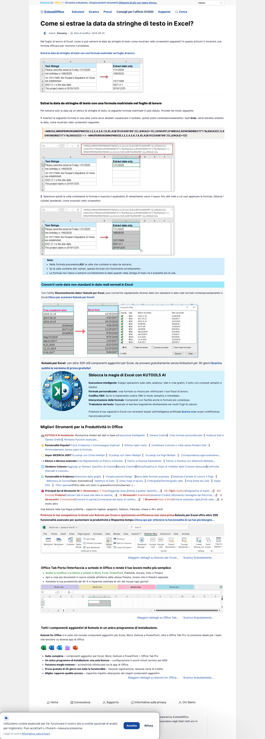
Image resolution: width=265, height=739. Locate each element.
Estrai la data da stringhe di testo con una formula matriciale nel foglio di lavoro (87, 53)
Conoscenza (82, 702)
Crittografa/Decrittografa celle (165, 480)
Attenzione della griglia (87, 476)
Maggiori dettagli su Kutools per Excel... (153, 557)
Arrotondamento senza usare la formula (68, 449)
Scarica (94, 11)
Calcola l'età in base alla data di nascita (89, 495)
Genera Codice (158, 435)
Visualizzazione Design (119, 476)
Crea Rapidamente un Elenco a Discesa (100, 460)
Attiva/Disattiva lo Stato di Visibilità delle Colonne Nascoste (171, 466)
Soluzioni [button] (78, 11)
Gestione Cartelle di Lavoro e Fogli (193, 476)
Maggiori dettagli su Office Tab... (158, 617)
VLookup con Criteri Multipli (88, 455)
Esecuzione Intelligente (131, 435)
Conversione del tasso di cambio (116, 499)
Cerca (183, 11)
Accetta (132, 725)
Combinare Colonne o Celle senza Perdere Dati (179, 445)
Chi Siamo (189, 702)
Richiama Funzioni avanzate (80, 439)
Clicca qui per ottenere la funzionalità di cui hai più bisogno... (174, 519)
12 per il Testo (94, 490)
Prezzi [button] (108, 11)
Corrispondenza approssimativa (199, 455)
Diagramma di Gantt (197, 490)
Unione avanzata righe (187, 499)
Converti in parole (85, 499)
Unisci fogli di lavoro (131, 480)
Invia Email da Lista (198, 480)
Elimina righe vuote (136, 445)
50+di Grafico (174, 490)
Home (54, 702)
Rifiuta (148, 725)
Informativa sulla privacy (150, 702)
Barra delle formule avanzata (152, 476)
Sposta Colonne (126, 466)
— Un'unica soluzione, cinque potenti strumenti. (99, 2)
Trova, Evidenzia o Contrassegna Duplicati (95, 445)
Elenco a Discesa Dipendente (144, 460)
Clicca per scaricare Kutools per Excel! (71, 297)
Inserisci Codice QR (163, 495)
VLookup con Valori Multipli (125, 455)
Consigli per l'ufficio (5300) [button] (135, 11)
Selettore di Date (104, 480)
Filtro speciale (64, 485)
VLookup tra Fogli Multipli (160, 455)
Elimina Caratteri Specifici (142, 490)
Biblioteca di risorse (58, 480)
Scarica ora (188, 411)
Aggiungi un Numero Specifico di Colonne (91, 466)
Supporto (164, 11)
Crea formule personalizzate (185, 435)
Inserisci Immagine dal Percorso (193, 495)
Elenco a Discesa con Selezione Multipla (189, 460)
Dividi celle (207, 499)
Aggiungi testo (117, 490)
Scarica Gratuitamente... (198, 557)
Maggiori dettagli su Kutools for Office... (153, 677)
